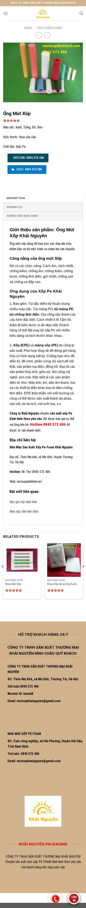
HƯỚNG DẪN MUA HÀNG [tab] (22, 215)
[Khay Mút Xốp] (22, 560)
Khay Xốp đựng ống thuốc (62, 584)
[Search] (81, 13)
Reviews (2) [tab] (14, 207)
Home (28, 28)
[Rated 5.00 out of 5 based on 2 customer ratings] (43, 120)
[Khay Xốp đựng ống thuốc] (64, 560)
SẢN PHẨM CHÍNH (49, 28)
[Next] (83, 575)
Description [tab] (15, 198)
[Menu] (5, 13)
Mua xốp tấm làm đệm (24, 511)
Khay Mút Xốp (13, 584)
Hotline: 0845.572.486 (28, 157)
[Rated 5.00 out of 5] (13, 590)
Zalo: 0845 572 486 (29, 169)
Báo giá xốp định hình (23, 502)
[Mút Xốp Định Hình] (43, 13)
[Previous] (3, 575)
